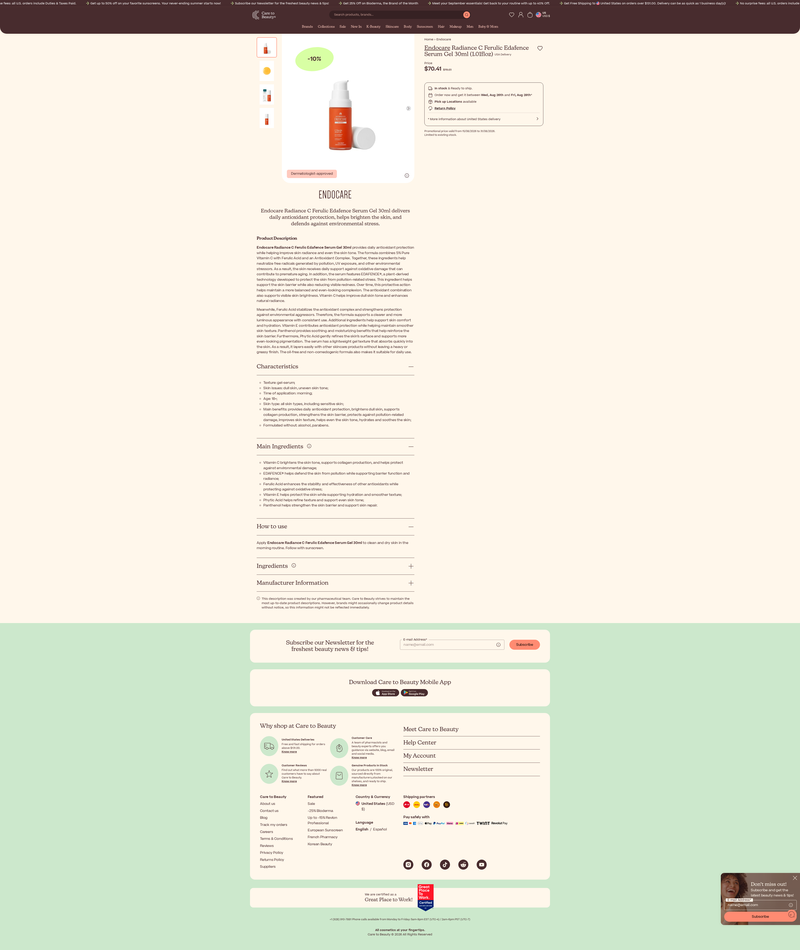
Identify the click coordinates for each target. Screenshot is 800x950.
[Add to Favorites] (540, 48)
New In (356, 27)
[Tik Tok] (445, 865)
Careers (266, 831)
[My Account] (521, 14)
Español (380, 829)
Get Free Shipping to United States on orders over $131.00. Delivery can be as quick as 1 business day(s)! (645, 3)
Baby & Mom (488, 27)
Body (408, 27)
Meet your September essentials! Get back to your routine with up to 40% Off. (491, 3)
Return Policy (445, 108)
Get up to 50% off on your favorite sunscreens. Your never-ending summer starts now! (155, 3)
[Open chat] (792, 915)
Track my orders (273, 824)
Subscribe (524, 644)
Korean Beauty (320, 844)
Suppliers (268, 866)
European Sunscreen (325, 830)
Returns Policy (272, 859)
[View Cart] (530, 14)
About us (267, 803)
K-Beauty (373, 27)
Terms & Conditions (276, 838)
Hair (441, 27)
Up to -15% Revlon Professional (322, 820)
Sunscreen (425, 27)
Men (470, 27)
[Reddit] (463, 865)
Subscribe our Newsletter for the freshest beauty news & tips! (282, 3)
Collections (326, 27)
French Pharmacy (323, 837)
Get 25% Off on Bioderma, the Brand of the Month (380, 3)
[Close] (795, 878)
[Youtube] (482, 865)
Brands (307, 27)
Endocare (437, 48)
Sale (343, 27)
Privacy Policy (271, 852)
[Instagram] (408, 865)
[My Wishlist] (511, 14)
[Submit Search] (466, 14)
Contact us (269, 810)
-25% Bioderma (320, 810)
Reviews (267, 845)
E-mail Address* (415, 639)
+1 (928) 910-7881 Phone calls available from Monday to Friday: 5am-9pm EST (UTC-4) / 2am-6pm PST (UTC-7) (400, 919)
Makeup (456, 27)
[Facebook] (427, 865)
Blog (264, 817)
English (362, 829)
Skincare (392, 27)
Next (408, 108)
